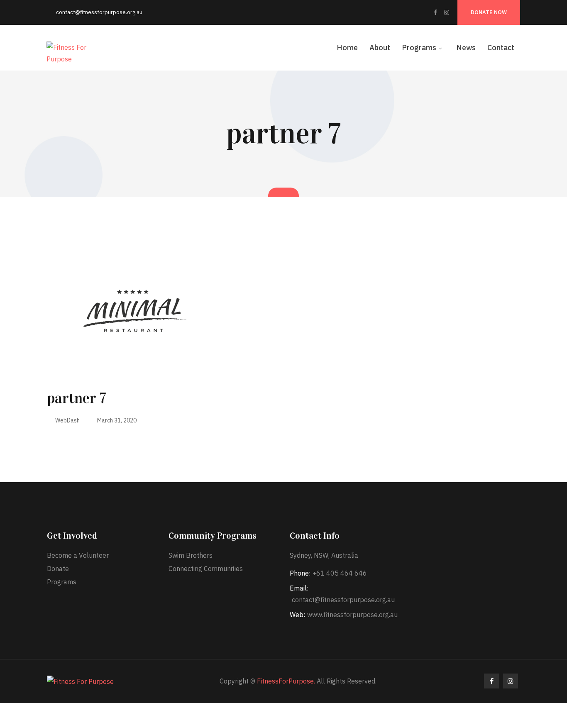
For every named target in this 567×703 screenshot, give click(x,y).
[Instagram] (446, 12)
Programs (61, 582)
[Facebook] (435, 12)
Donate (58, 568)
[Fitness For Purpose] (69, 52)
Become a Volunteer (78, 555)
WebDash (67, 420)
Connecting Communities (206, 568)
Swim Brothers (191, 555)
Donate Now (489, 12)
